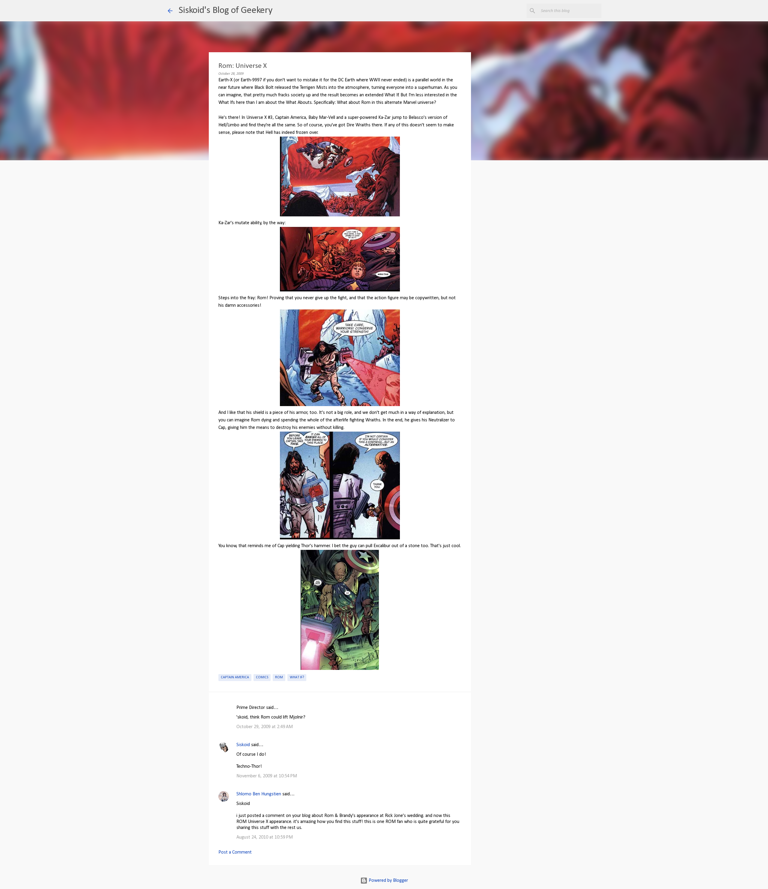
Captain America (235, 677)
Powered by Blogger (388, 880)
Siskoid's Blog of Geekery (225, 10)
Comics (262, 677)
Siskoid (243, 745)
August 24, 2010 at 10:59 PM (264, 837)
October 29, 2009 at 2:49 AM (264, 727)
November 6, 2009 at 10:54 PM (266, 776)
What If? (297, 677)
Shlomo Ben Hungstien (258, 794)
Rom (279, 677)
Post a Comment (235, 852)
